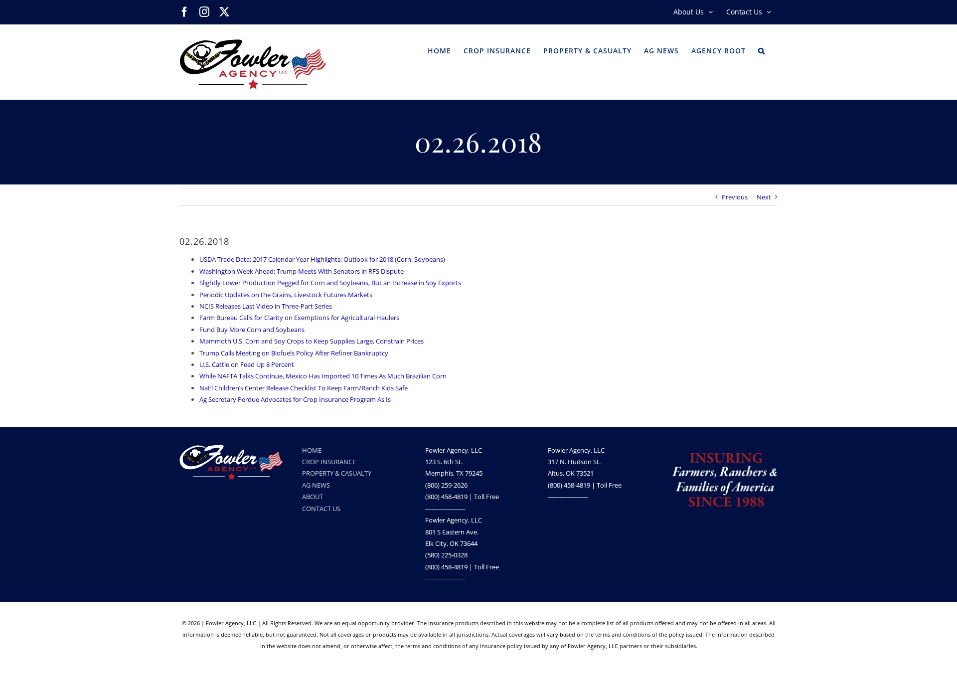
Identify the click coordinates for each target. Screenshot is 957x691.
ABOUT (312, 496)
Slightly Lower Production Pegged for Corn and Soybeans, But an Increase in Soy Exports (330, 282)
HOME (311, 450)
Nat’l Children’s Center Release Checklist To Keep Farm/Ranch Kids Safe (303, 387)
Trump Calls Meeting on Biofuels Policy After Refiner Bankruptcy (293, 352)
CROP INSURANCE (329, 461)
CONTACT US (321, 508)
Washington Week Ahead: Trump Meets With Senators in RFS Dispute (301, 271)
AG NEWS (316, 485)
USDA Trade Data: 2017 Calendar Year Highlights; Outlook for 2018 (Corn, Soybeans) (322, 259)
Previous (735, 196)
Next (764, 196)
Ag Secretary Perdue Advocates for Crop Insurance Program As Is (295, 399)
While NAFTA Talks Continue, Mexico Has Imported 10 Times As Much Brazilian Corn (323, 375)
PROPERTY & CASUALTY (336, 473)
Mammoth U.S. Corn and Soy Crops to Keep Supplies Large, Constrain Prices (311, 341)
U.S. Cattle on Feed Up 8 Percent (246, 364)
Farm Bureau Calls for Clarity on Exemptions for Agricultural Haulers (299, 317)
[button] (761, 49)
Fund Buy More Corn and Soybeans (252, 329)
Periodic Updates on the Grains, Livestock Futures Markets (285, 294)
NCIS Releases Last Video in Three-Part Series (265, 306)
